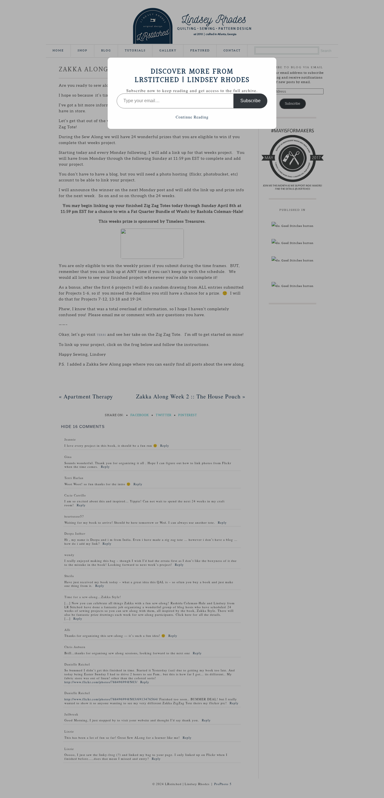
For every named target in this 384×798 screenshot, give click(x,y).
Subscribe (250, 100)
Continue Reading (192, 117)
